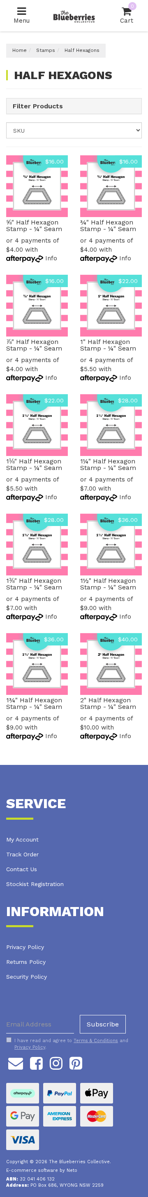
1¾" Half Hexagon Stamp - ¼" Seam (34, 703)
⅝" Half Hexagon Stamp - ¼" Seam (34, 225)
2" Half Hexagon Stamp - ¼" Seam (108, 703)
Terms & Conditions (96, 1040)
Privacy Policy (25, 947)
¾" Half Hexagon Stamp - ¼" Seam (108, 225)
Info (51, 258)
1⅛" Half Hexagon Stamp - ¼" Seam (34, 464)
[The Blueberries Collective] (74, 15)
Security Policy (26, 976)
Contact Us (21, 869)
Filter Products (38, 106)
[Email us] (15, 1062)
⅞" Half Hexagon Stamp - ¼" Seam (34, 345)
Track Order (22, 854)
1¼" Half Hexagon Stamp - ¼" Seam (108, 464)
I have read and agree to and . (71, 1044)
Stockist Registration (35, 884)
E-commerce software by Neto (41, 1170)
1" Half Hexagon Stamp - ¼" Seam (108, 345)
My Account (22, 839)
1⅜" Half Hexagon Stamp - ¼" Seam (34, 584)
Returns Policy (26, 962)
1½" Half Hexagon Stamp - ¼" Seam (108, 584)
